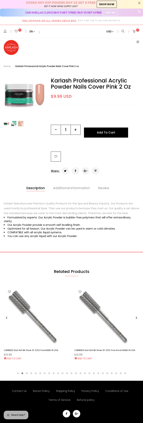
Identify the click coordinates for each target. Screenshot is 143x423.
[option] (24, 94)
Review (103, 188)
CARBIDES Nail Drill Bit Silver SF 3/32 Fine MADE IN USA (31, 350)
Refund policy (86, 400)
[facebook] (66, 413)
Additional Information (71, 188)
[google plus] (76, 413)
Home (7, 66)
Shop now (106, 4)
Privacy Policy (90, 391)
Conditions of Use (116, 391)
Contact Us (19, 391)
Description (35, 188)
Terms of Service (59, 400)
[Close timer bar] (139, 2)
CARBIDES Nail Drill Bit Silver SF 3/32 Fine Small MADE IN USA (104, 350)
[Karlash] (11, 47)
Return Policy (41, 391)
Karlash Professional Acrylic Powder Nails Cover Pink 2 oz (91, 84)
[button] (32, 31)
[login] (5, 31)
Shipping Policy (65, 391)
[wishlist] (18, 31)
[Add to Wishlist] (56, 157)
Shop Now (110, 12)
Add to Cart (14, 358)
